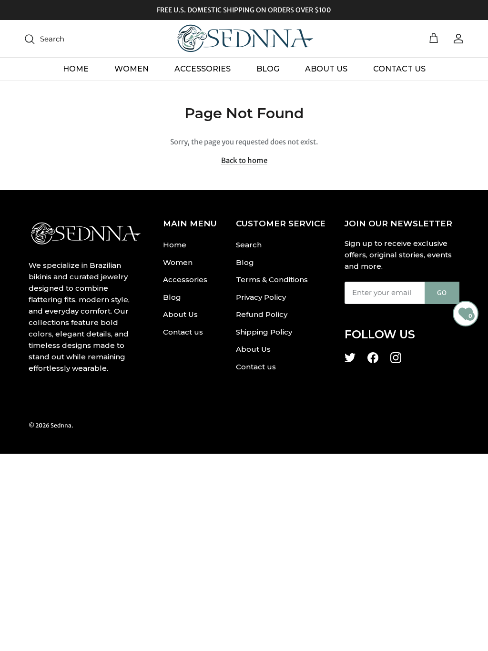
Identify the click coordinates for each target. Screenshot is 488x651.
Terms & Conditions (272, 279)
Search (249, 244)
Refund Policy (261, 314)
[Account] (456, 38)
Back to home (244, 160)
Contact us (399, 68)
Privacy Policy (261, 297)
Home (76, 68)
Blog (267, 68)
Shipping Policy (264, 331)
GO (442, 293)
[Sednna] (244, 38)
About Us (326, 68)
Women (131, 68)
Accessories (202, 68)
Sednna (61, 425)
